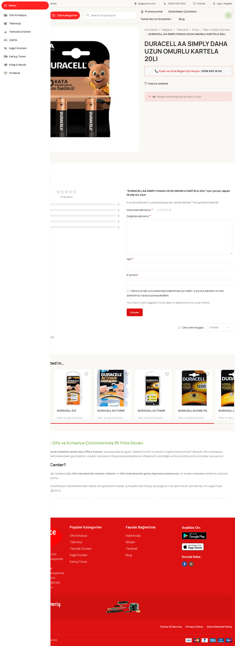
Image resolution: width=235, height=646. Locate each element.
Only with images (193, 327)
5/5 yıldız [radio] (170, 210)
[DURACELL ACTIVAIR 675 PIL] (113, 388)
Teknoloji (182, 30)
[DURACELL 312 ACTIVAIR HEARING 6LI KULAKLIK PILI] (72, 388)
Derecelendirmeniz (140, 209)
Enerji (195, 30)
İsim (130, 259)
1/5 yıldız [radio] (158, 210)
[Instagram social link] (191, 564)
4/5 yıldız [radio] (167, 210)
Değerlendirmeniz (139, 216)
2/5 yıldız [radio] (161, 210)
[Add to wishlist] (86, 374)
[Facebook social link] (184, 564)
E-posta (133, 275)
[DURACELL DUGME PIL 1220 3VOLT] (193, 388)
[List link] (95, 535)
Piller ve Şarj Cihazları (216, 30)
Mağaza (167, 30)
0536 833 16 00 (211, 71)
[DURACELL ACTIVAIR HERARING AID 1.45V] (153, 388)
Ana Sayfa (151, 30)
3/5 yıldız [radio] (164, 210)
